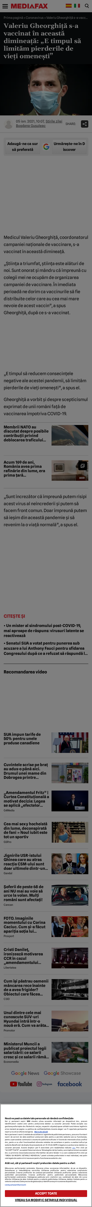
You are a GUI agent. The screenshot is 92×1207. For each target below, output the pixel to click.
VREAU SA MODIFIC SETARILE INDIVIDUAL (46, 1200)
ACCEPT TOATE (46, 1193)
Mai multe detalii (41, 1132)
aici (73, 1148)
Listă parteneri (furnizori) (15, 1185)
